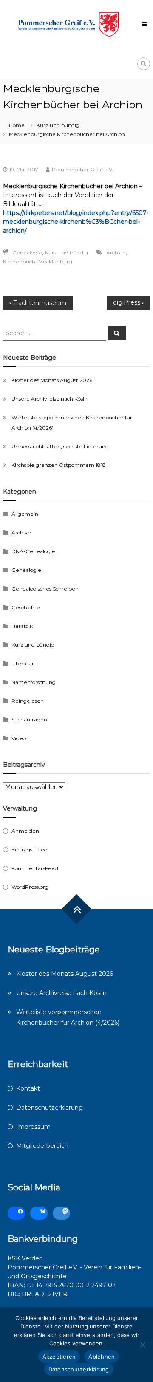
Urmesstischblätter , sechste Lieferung (60, 446)
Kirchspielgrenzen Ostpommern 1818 (58, 465)
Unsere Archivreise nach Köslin (50, 399)
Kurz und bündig (58, 125)
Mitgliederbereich (42, 1146)
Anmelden (25, 831)
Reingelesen (27, 701)
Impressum (33, 1126)
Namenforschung (33, 682)
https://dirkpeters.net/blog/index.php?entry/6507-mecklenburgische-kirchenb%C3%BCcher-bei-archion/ (75, 222)
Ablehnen (101, 1356)
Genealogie (27, 252)
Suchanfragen (29, 719)
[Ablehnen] (142, 1344)
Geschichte (25, 607)
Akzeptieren (59, 1356)
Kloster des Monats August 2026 (51, 380)
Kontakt (28, 1088)
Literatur (22, 663)
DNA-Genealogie (33, 551)
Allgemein (24, 514)
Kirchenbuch (19, 261)
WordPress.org (29, 887)
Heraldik (22, 626)
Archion (116, 252)
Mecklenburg (55, 261)
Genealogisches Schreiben (45, 588)
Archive (21, 532)
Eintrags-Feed (29, 849)
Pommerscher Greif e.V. (82, 169)
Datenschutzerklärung (49, 1107)
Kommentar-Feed (34, 868)
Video (18, 738)
